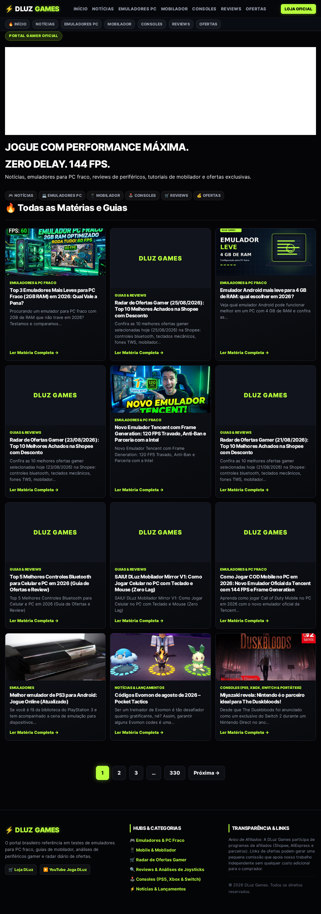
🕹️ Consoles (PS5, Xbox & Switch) (165, 879)
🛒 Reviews (176, 195)
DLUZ (32, 9)
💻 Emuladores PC (62, 195)
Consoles (204, 8)
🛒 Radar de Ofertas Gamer (158, 859)
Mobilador (174, 8)
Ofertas (256, 8)
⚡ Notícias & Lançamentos (158, 889)
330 (175, 773)
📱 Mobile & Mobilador (153, 849)
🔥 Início (17, 24)
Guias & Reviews (130, 295)
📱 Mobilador (105, 195)
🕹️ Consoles (142, 195)
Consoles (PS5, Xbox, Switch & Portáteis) (261, 688)
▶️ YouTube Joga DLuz (65, 869)
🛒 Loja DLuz (20, 869)
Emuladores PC (137, 8)
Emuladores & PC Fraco (33, 283)
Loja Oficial (298, 9)
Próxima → (207, 773)
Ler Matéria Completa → (34, 352)
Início (81, 8)
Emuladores (22, 688)
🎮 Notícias (21, 195)
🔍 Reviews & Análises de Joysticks (167, 869)
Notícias (103, 8)
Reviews (231, 8)
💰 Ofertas (209, 195)
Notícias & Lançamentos (139, 688)
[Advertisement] (160, 91)
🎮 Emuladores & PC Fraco (157, 840)
